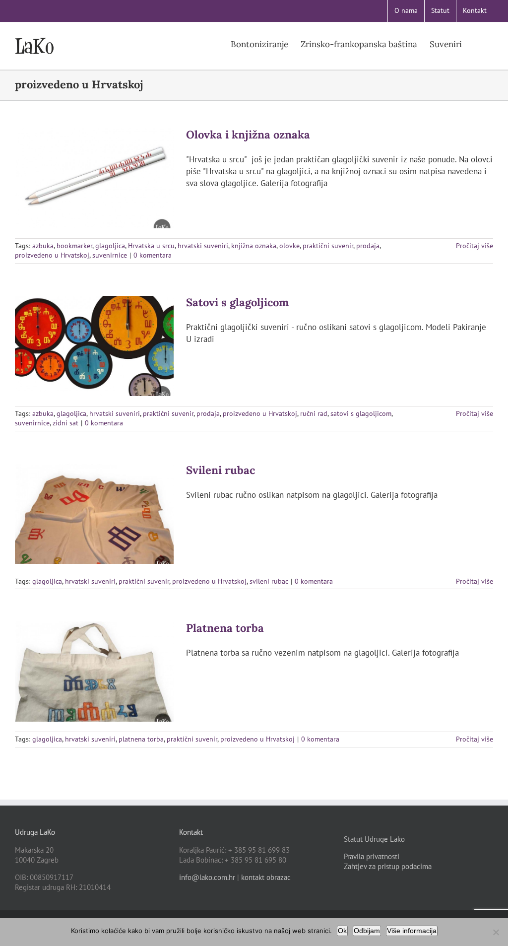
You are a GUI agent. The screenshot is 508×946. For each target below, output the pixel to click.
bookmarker (74, 245)
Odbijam (367, 931)
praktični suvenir (328, 245)
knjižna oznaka (253, 245)
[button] (477, 43)
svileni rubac (269, 581)
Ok (342, 931)
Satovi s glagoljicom (237, 302)
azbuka (43, 245)
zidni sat (65, 422)
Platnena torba (225, 628)
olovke (289, 245)
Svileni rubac (220, 470)
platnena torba (141, 739)
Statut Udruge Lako (374, 839)
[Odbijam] (496, 932)
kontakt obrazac (266, 877)
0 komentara (152, 255)
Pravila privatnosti (371, 856)
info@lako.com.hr (207, 877)
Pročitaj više (474, 245)
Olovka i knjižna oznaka (248, 134)
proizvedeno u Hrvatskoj (52, 255)
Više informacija (412, 931)
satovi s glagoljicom (360, 413)
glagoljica (110, 245)
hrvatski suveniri (203, 245)
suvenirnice (109, 255)
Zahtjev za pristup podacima (388, 866)
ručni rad (313, 413)
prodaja (368, 245)
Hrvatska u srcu (151, 245)
